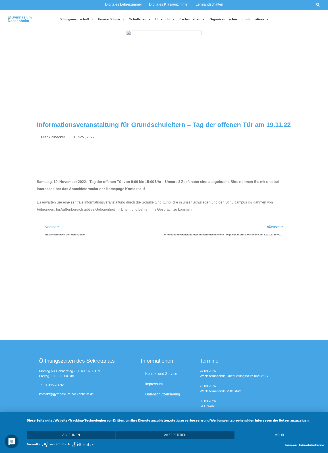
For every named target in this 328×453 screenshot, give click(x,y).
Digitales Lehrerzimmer (123, 4)
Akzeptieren (175, 435)
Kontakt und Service (161, 374)
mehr (279, 435)
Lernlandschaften (209, 4)
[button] (318, 5)
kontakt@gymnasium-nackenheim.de (66, 394)
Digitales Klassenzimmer (169, 4)
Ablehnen (71, 435)
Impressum (154, 384)
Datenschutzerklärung (162, 394)
